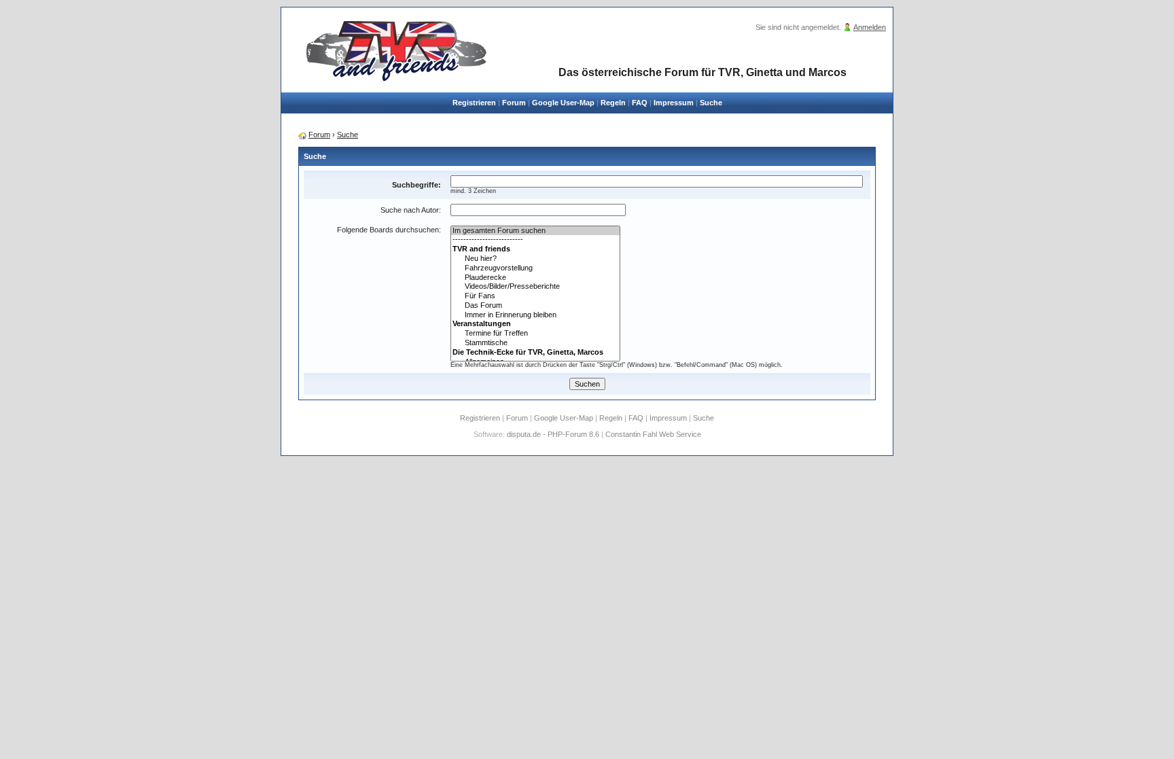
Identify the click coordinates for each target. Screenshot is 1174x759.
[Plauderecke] (535, 278)
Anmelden (869, 27)
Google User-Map (563, 103)
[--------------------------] (535, 240)
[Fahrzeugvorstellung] (535, 268)
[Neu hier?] (535, 259)
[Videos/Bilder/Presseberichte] (535, 287)
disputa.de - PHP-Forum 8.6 (553, 434)
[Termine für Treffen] (535, 333)
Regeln (613, 103)
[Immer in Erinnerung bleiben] (535, 315)
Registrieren (474, 103)
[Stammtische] (535, 343)
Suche (711, 103)
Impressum (674, 103)
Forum (514, 103)
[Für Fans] (535, 296)
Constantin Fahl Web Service (653, 434)
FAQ (639, 103)
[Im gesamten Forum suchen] (535, 231)
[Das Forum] (535, 306)
